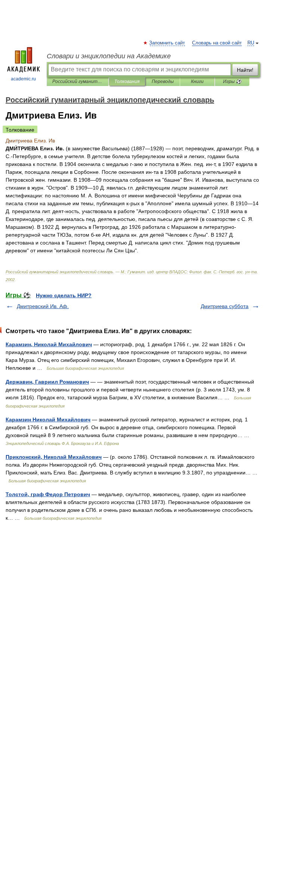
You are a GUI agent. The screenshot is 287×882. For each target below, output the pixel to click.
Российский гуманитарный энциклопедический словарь (77, 81)
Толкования (126, 81)
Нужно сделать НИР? (64, 295)
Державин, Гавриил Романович (47, 382)
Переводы (163, 81)
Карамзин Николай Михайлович (48, 419)
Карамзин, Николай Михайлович (49, 344)
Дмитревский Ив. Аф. (43, 306)
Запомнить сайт (167, 43)
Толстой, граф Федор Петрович (48, 494)
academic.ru (23, 79)
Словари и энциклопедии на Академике (109, 56)
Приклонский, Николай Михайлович (54, 457)
